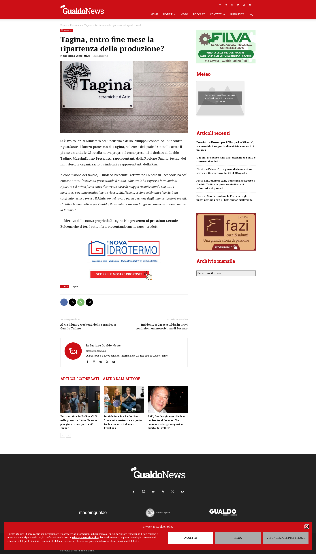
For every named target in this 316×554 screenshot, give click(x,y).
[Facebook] (220, 4)
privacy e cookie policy (85, 537)
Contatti (216, 14)
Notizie (168, 14)
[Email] (89, 302)
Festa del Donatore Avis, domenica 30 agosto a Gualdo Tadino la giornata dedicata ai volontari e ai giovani (225, 184)
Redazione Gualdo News (76, 55)
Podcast (199, 14)
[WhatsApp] (80, 302)
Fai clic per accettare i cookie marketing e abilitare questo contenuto (220, 98)
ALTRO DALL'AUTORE (121, 378)
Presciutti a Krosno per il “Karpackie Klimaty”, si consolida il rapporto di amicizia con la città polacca (225, 146)
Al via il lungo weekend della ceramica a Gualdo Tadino (88, 326)
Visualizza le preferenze (285, 538)
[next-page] (68, 435)
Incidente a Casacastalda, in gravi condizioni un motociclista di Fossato (162, 326)
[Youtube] (250, 4)
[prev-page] (62, 435)
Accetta (190, 538)
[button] (307, 526)
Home (154, 14)
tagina (75, 286)
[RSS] (238, 4)
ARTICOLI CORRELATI (79, 378)
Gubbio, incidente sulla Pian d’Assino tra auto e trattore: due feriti (225, 159)
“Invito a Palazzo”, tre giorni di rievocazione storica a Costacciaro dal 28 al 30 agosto (224, 171)
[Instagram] (226, 4)
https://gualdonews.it (96, 350)
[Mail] (232, 4)
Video (184, 14)
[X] (244, 4)
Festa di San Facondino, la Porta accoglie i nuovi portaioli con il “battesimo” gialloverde (224, 198)
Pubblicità (237, 14)
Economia (75, 25)
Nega (238, 538)
